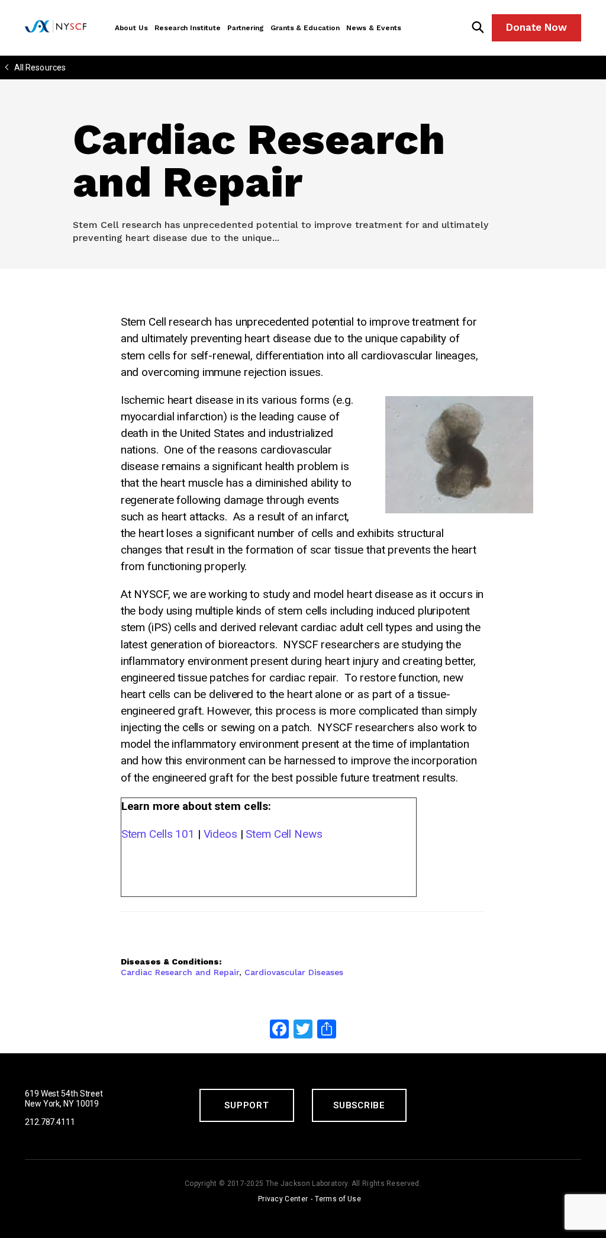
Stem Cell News (284, 834)
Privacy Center (283, 1199)
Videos (220, 834)
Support (246, 1105)
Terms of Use (338, 1199)
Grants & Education (305, 28)
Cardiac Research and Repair (180, 972)
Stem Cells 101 (158, 834)
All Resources (40, 67)
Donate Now (536, 27)
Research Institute (187, 28)
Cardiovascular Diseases (293, 972)
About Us (131, 28)
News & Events (373, 28)
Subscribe (359, 1105)
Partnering (245, 28)
